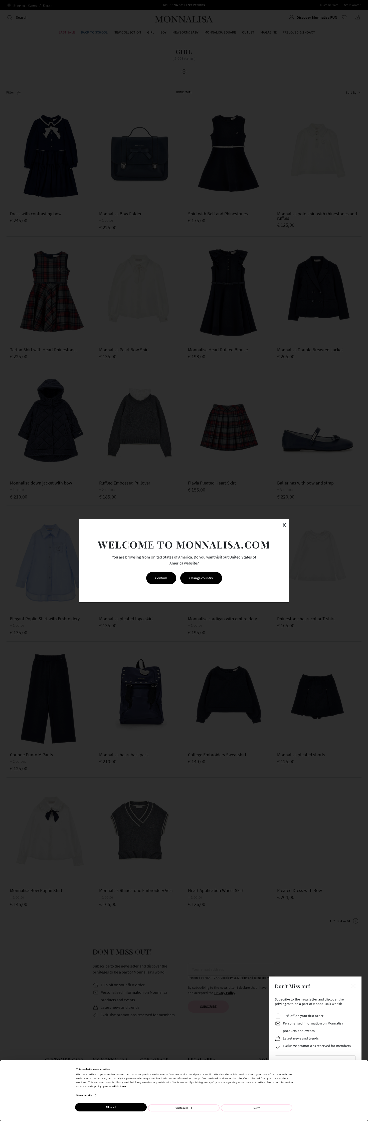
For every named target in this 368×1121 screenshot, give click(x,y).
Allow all (111, 1107)
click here (119, 1086)
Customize (181, 1107)
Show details (84, 1095)
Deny (257, 1107)
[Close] (353, 985)
